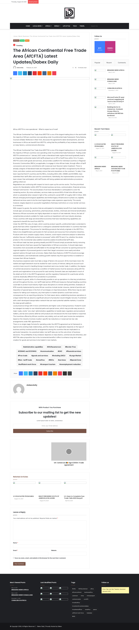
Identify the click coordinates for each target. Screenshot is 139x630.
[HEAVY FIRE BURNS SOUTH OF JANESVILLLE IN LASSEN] (50, 488)
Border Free (71, 347)
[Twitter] (20, 73)
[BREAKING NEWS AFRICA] (100, 73)
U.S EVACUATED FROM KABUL (23, 496)
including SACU (59, 356)
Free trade (23, 356)
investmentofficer (77, 609)
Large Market (75, 356)
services (62, 360)
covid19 (86, 599)
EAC (60, 351)
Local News (37, 26)
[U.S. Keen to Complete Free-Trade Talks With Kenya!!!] (75, 488)
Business (26, 36)
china (82, 595)
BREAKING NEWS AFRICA (115, 70)
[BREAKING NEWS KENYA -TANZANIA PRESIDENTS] (63, 595)
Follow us (105, 582)
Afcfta (74, 589)
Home (28, 26)
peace (95, 609)
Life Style (66, 26)
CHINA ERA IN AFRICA (114, 88)
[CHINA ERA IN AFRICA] (100, 91)
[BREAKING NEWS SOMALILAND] (100, 82)
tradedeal (89, 613)
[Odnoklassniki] (49, 73)
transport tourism (48, 364)
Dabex (60, 626)
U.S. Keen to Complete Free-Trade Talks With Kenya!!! (74, 497)
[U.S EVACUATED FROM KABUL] (24, 488)
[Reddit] (40, 73)
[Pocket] (54, 73)
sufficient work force (27, 364)
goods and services (40, 356)
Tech (75, 26)
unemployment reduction (70, 364)
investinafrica (76, 602)
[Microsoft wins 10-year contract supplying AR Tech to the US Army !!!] (100, 100)
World (56, 26)
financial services (74, 351)
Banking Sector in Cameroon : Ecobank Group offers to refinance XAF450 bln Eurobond (115, 111)
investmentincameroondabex (80, 606)
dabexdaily (20, 67)
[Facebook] (15, 73)
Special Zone (76, 360)
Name (15, 543)
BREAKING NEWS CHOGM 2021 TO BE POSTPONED (118, 169)
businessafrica (88, 592)
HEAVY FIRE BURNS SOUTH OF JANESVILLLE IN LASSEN (49, 497)
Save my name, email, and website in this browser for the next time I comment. (40, 558)
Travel (82, 26)
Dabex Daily (40, 626)
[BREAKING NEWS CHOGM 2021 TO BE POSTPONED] (118, 160)
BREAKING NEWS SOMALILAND (113, 80)
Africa (47, 26)
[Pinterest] (35, 73)
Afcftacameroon (54, 347)
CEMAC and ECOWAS (27, 351)
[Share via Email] (65, 373)
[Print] (70, 373)
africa (92, 589)
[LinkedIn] (25, 73)
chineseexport (91, 595)
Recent (109, 63)
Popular (97, 63)
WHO (73, 616)
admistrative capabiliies (33, 347)
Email (15, 550)
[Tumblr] (30, 73)
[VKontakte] (44, 73)
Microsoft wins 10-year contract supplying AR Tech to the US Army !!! (115, 99)
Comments (122, 63)
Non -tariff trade (25, 360)
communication (47, 351)
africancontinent (77, 592)
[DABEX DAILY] (69, 13)
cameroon (75, 595)
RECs (52, 360)
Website (53, 550)
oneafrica (41, 360)
